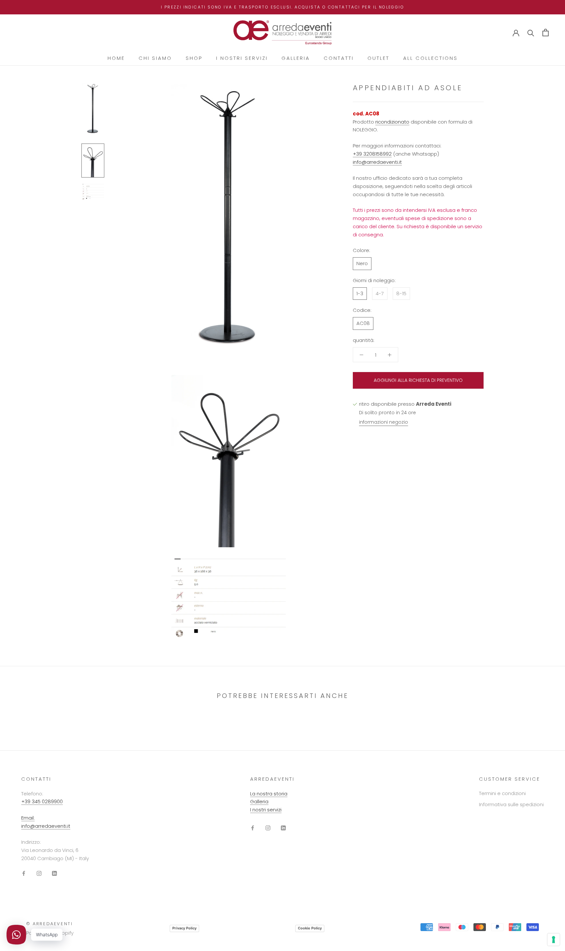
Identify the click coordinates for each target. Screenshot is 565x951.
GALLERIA (296, 58)
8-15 (401, 293)
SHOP (194, 58)
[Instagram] (39, 873)
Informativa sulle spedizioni (511, 804)
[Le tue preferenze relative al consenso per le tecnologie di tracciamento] (553, 939)
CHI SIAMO (155, 58)
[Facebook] (23, 873)
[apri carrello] (545, 32)
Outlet (378, 58)
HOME (116, 58)
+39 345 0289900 (42, 801)
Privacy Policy (184, 928)
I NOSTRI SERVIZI (242, 58)
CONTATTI (339, 58)
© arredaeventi (49, 924)
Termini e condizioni (502, 793)
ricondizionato (392, 121)
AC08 (363, 323)
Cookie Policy (310, 928)
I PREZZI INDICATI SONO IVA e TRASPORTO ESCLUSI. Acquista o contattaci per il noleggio (282, 7)
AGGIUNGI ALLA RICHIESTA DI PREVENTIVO (418, 380)
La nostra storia (268, 793)
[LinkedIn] (54, 873)
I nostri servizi (266, 809)
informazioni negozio (383, 422)
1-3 (359, 293)
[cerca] (530, 32)
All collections (430, 58)
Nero (362, 263)
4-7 (380, 293)
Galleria (259, 801)
